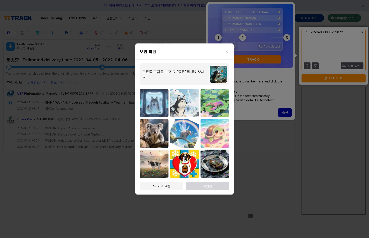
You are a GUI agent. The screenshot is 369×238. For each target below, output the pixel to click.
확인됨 (207, 186)
